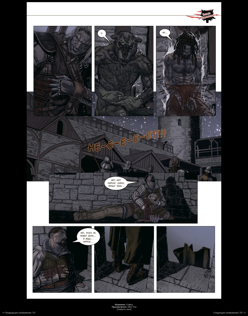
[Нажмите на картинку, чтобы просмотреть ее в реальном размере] (124, 298)
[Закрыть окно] (124, 309)
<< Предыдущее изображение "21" (19, 313)
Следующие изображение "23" (228, 313)
